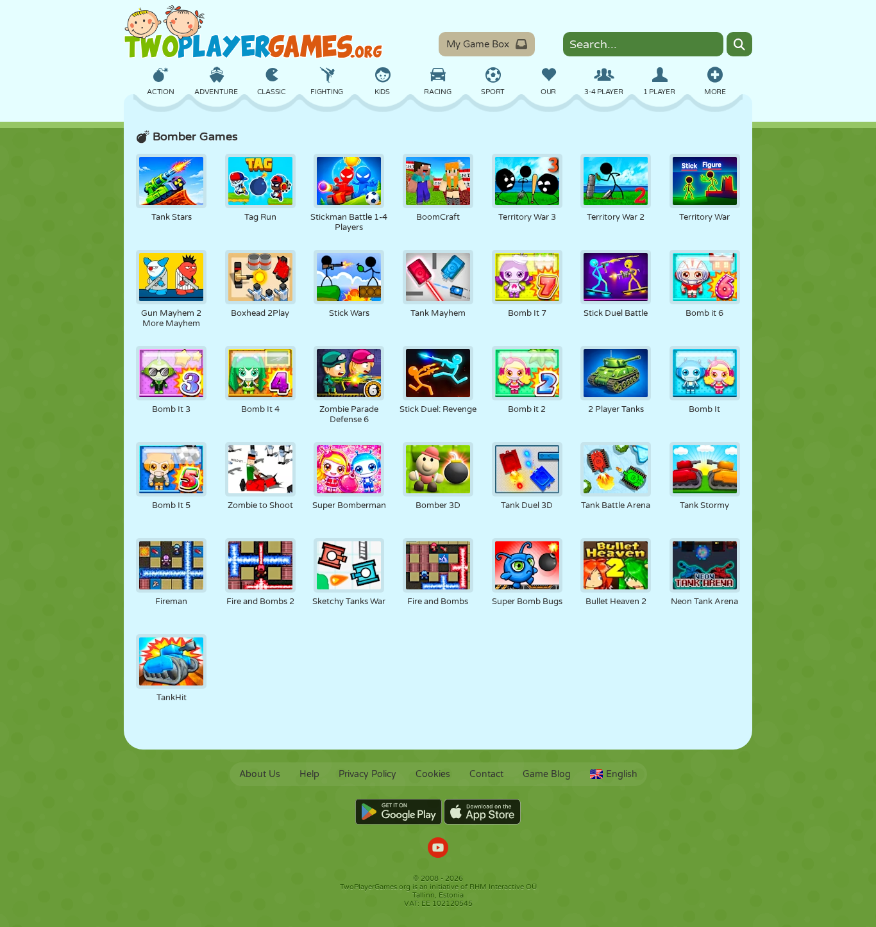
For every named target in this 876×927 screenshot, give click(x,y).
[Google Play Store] (398, 811)
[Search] (739, 44)
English (621, 774)
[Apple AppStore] (482, 811)
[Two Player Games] (253, 32)
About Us (259, 774)
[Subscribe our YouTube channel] (438, 849)
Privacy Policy (367, 774)
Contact (486, 774)
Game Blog (547, 774)
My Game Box (477, 44)
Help (309, 774)
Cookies (433, 774)
